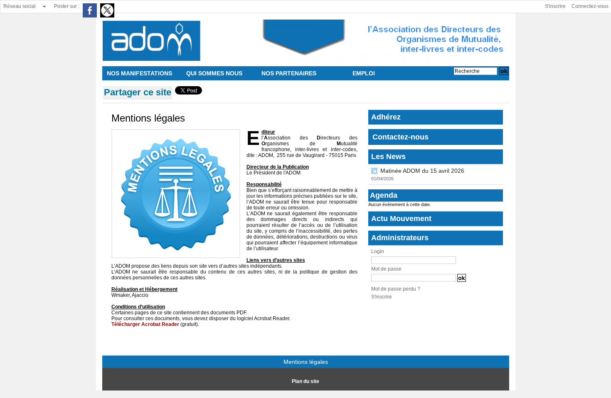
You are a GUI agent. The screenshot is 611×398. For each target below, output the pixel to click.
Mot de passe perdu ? (395, 289)
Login (377, 251)
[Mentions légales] (175, 131)
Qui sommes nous (214, 73)
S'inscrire (555, 6)
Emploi (363, 73)
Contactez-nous (400, 137)
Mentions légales (305, 361)
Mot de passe (386, 269)
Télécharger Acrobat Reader (145, 324)
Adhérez (386, 117)
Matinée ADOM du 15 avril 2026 (422, 170)
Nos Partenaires (288, 73)
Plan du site (305, 381)
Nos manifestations (139, 73)
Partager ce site (137, 92)
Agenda (383, 195)
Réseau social (19, 6)
